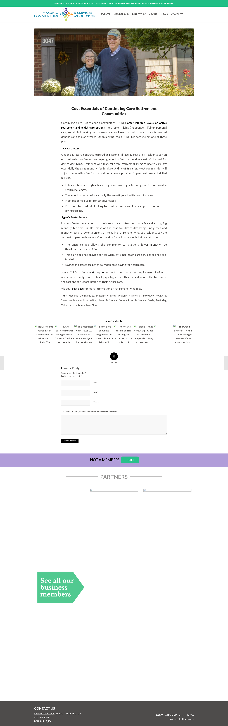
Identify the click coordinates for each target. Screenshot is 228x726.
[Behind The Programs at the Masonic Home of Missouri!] (104, 334)
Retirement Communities (119, 300)
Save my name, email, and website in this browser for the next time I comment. (91, 411)
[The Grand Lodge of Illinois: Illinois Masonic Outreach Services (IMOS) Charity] (183, 334)
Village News (91, 305)
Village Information (72, 305)
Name (96, 382)
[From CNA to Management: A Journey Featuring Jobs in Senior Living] (163, 334)
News (101, 300)
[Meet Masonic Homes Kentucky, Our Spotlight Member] (143, 334)
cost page (78, 288)
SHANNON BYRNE (44, 713)
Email (96, 392)
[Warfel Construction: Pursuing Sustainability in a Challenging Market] (64, 334)
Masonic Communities (81, 295)
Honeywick (188, 719)
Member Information (84, 300)
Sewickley (161, 300)
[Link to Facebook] (192, 14)
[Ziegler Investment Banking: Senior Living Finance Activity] (226, 363)
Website (96, 402)
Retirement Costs (144, 300)
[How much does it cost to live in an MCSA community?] (114, 62)
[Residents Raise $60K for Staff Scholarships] (44, 334)
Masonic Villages (106, 295)
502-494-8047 (41, 717)
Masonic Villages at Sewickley (136, 295)
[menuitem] (105, 14)
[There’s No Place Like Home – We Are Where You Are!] (84, 334)
